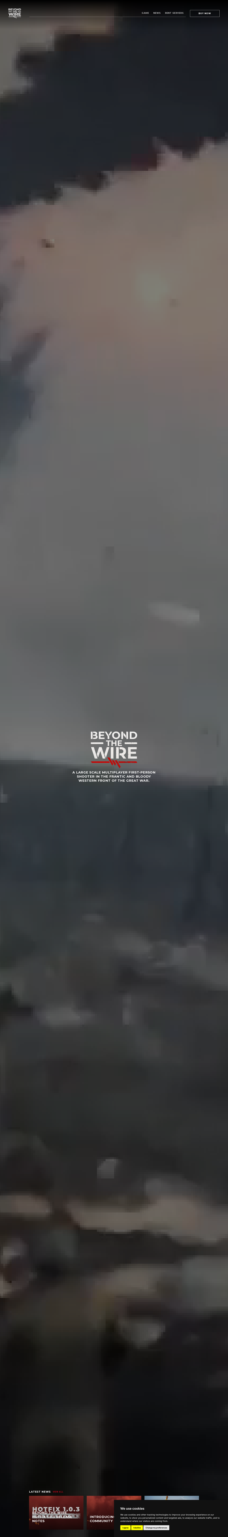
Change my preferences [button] (156, 1528)
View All (58, 1492)
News (157, 13)
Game (145, 13)
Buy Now (205, 13)
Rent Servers (174, 13)
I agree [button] (125, 1528)
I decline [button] (137, 1528)
